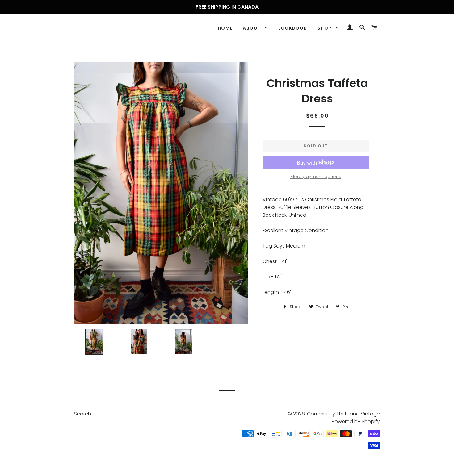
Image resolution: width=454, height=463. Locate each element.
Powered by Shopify (356, 421)
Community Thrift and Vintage (343, 413)
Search (82, 413)
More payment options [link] (315, 176)
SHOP (325, 28)
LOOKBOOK (292, 28)
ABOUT (252, 28)
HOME (225, 28)
